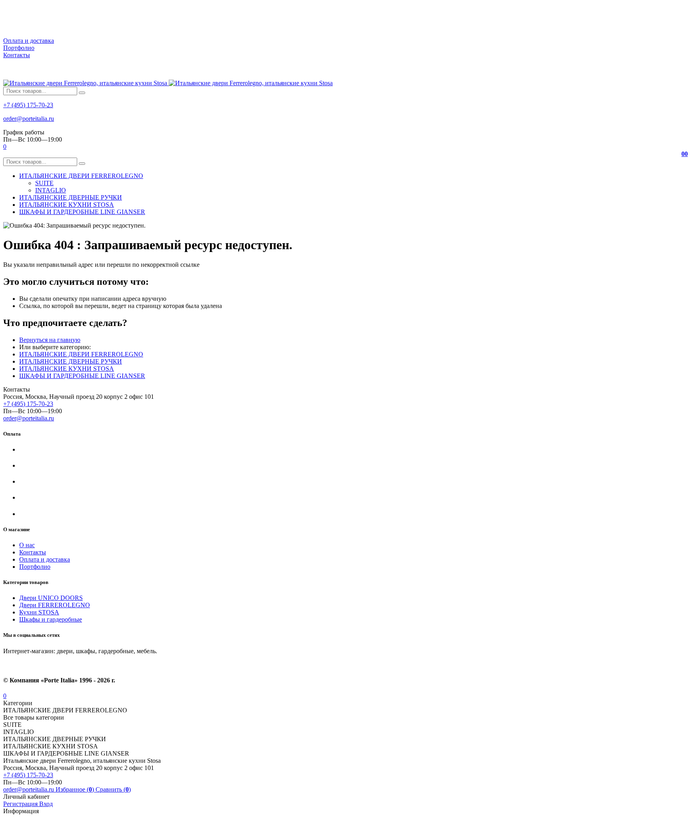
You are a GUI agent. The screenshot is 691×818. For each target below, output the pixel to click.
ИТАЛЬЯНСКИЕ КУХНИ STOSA (66, 368)
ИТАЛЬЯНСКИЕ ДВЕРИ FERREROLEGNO (81, 354)
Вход (46, 803)
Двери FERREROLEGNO (54, 605)
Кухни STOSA (39, 612)
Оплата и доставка (28, 40)
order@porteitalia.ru (28, 118)
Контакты (16, 55)
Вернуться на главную (49, 339)
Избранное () (76, 789)
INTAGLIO (50, 190)
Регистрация (21, 803)
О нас (27, 545)
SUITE (44, 183)
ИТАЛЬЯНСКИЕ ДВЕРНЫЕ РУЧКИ (70, 361)
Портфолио (18, 47)
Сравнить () (113, 789)
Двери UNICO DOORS (51, 597)
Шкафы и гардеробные (50, 619)
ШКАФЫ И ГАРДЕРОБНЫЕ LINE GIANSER (82, 375)
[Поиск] (82, 93)
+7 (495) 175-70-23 (28, 105)
